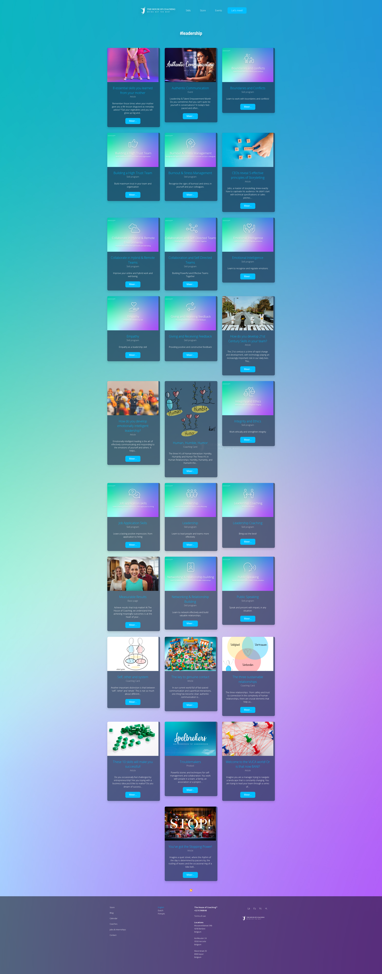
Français (161, 913)
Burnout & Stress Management (190, 173)
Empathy (133, 336)
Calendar (113, 918)
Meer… (133, 120)
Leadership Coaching (247, 523)
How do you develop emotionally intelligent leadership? (132, 426)
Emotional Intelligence (247, 257)
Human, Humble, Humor (190, 443)
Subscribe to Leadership (191, 890)
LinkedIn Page (248, 909)
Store (203, 10)
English (161, 907)
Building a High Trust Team (133, 173)
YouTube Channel (260, 909)
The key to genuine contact (190, 677)
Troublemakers (190, 762)
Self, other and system (132, 677)
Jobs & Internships (118, 929)
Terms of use (200, 916)
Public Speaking (248, 597)
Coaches (113, 924)
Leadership (192, 33)
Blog (111, 912)
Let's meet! (237, 10)
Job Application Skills (133, 523)
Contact (113, 935)
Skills (188, 10)
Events (218, 10)
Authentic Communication (190, 88)
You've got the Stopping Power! (190, 846)
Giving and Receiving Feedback (190, 336)
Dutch (160, 910)
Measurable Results (133, 597)
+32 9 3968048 (200, 910)
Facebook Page (254, 909)
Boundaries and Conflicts (247, 88)
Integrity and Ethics (247, 421)
